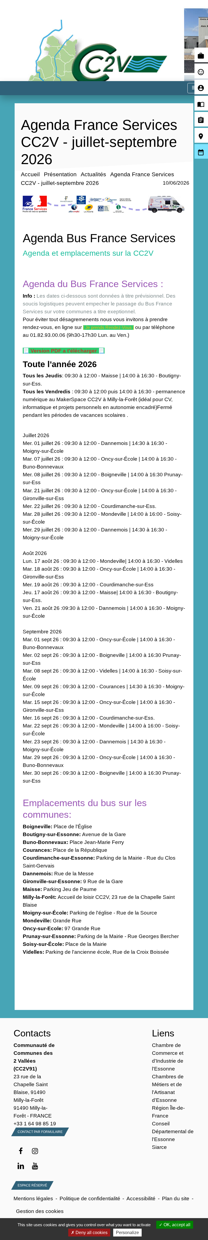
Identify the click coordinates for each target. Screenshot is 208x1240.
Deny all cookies (91, 1232)
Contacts (32, 1033)
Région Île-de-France (168, 1112)
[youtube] (35, 1166)
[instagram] (35, 1151)
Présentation (60, 174)
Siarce (159, 1147)
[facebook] (21, 1151)
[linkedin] (21, 1166)
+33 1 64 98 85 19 (35, 1123)
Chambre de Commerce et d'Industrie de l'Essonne (167, 1057)
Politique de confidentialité (90, 1198)
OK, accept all (176, 1224)
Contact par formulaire (40, 1132)
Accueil (30, 174)
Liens (163, 1033)
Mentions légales (33, 1198)
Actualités (93, 174)
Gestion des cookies (40, 1211)
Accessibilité (140, 1198)
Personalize (127, 1232)
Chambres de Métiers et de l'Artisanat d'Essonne (168, 1088)
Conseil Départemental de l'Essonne (173, 1131)
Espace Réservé (32, 1185)
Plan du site (175, 1198)
